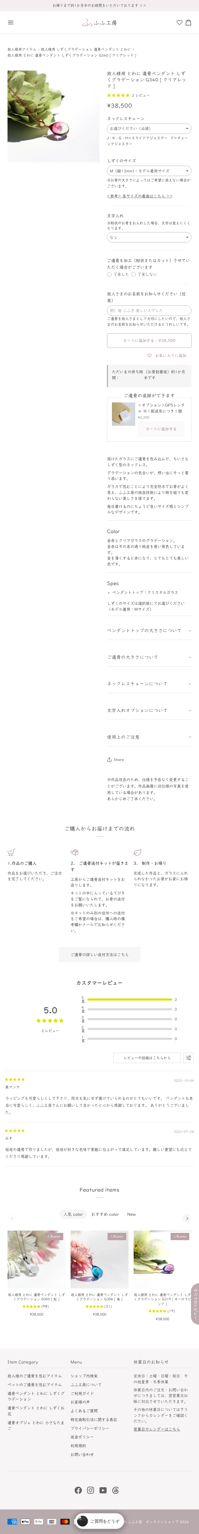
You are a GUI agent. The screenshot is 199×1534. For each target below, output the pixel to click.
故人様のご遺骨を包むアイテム (35, 1376)
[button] (149, 631)
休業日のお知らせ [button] (151, 1362)
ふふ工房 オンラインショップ (153, 1522)
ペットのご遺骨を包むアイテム (35, 1385)
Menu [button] (76, 1362)
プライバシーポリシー (89, 1428)
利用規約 (78, 1446)
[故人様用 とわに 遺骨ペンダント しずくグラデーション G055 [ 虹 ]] (37, 1259)
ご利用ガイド (82, 1393)
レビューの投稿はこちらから (147, 1058)
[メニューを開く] (12, 22)
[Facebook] (78, 1490)
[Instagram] (90, 1490)
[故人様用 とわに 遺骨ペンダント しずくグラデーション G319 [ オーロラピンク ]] (162, 1259)
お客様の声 (80, 1402)
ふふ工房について (86, 1385)
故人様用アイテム (22, 49)
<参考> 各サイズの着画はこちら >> (140, 196)
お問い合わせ (82, 1454)
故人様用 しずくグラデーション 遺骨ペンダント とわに (86, 49)
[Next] (186, 1218)
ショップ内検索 (84, 1376)
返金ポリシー (82, 1437)
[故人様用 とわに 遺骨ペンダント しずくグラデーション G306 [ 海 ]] (99, 1259)
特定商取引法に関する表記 (93, 1420)
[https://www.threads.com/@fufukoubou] (115, 1490)
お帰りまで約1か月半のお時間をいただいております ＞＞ (100, 5)
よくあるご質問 (84, 1411)
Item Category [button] (23, 1362)
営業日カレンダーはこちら (156, 1429)
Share (119, 759)
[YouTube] (103, 1490)
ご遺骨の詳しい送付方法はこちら (99, 955)
